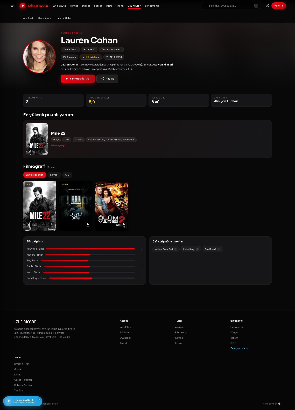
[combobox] (231, 5)
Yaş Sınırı (19, 390)
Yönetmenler (152, 5)
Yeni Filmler (126, 327)
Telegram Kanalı (239, 348)
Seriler (98, 5)
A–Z (67, 174)
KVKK (17, 374)
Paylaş (110, 78)
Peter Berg (190, 249)
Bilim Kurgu (181, 332)
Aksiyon (179, 327)
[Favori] (52, 185)
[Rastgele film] (267, 5)
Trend (120, 5)
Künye (234, 332)
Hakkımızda (236, 327)
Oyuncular (134, 5)
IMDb (109, 5)
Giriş (280, 5)
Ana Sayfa (59, 5)
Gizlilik (17, 369)
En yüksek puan (34, 174)
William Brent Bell (165, 249)
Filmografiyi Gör (80, 78)
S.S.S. (233, 343)
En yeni (54, 174)
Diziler (86, 5)
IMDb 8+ (124, 332)
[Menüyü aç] (12, 5)
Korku (178, 343)
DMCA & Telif (21, 363)
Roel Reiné (212, 249)
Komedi (179, 337)
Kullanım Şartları (23, 385)
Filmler (74, 5)
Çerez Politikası (23, 379)
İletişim (234, 337)
